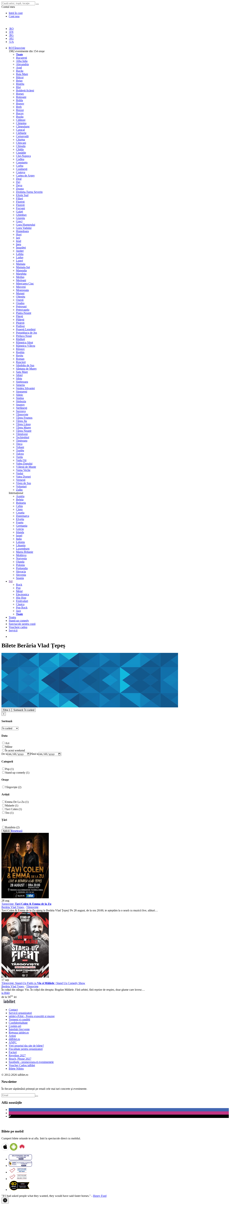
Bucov (20, 113)
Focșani (20, 208)
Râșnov (20, 349)
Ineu (18, 244)
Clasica (20, 604)
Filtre (6, 710)
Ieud (18, 241)
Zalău (19, 489)
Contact (13, 1009)
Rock (19, 584)
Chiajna (20, 139)
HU (11, 38)
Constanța (21, 162)
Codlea (20, 159)
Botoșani (21, 97)
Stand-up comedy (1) (17, 772)
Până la (34, 753)
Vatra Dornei (23, 476)
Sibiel (19, 375)
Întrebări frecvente (19, 1029)
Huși (18, 234)
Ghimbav (21, 214)
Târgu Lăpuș (23, 424)
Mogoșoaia (22, 290)
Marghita (21, 273)
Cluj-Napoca (23, 155)
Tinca (19, 443)
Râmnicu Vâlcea (25, 345)
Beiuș (19, 80)
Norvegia (21, 558)
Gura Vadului (23, 227)
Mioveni (21, 286)
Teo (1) (9, 812)
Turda (19, 457)
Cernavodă (22, 136)
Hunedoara (22, 231)
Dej (18, 182)
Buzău (19, 116)
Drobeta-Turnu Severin (29, 191)
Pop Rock (21, 607)
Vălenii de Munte (26, 466)
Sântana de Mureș (26, 368)
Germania (21, 525)
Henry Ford (99, 1195)
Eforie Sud (22, 195)
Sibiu (19, 378)
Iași (18, 237)
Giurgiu (20, 218)
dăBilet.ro (14, 1039)
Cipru (19, 509)
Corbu (19, 165)
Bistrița (20, 83)
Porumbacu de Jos (26, 332)
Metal (19, 591)
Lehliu (19, 254)
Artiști (12, 1035)
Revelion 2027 (17, 1055)
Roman (20, 358)
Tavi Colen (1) (13, 809)
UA (11, 41)
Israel (19, 535)
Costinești (21, 169)
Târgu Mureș (23, 427)
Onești (19, 299)
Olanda (20, 561)
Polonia (20, 565)
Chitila (20, 149)
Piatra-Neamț (23, 313)
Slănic (19, 394)
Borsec (20, 93)
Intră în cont (16, 13)
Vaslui (19, 473)
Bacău (19, 70)
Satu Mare (22, 371)
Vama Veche (23, 470)
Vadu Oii (21, 460)
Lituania (20, 545)
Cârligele (21, 133)
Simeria (20, 385)
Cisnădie (21, 152)
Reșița (19, 355)
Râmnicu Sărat (24, 342)
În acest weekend (15, 750)
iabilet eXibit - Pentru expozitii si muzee (32, 1016)
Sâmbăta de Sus (25, 365)
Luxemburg (22, 548)
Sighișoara (22, 381)
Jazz (18, 610)
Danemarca (22, 515)
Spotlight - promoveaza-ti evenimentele (31, 1062)
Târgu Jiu (21, 421)
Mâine (8, 746)
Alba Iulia (21, 61)
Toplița (20, 450)
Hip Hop (21, 597)
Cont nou (14, 16)
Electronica (22, 594)
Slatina (20, 398)
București (21, 57)
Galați (19, 211)
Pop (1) (9, 768)
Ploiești (20, 322)
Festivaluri (22, 600)
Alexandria (22, 64)
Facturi (13, 1052)
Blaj (18, 87)
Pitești (19, 316)
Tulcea (20, 453)
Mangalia (21, 270)
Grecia (20, 529)
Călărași (20, 119)
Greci (19, 221)
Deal (18, 178)
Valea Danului (24, 463)
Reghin (20, 352)
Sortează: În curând (23, 710)
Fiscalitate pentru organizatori (26, 1048)
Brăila (19, 100)
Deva (19, 185)
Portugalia (22, 568)
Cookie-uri (15, 1026)
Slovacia (21, 571)
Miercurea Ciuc (25, 283)
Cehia (19, 506)
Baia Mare (22, 74)
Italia (19, 538)
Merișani (21, 280)
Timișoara (21, 440)
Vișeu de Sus (23, 483)
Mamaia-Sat (23, 267)
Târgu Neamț (23, 430)
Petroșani (21, 306)
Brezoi (20, 110)
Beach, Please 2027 (20, 1058)
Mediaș (20, 277)
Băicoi (19, 77)
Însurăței (21, 247)
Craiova (20, 172)
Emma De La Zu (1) (17, 801)
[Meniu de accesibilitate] (5, 1201)
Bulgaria (21, 502)
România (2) (12, 827)
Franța (19, 522)
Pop (18, 587)
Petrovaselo (22, 309)
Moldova (21, 555)
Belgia (19, 499)
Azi (7, 743)
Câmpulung (22, 126)
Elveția (20, 519)
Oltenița (20, 296)
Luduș (19, 257)
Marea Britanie (24, 551)
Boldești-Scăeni (25, 90)
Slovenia (21, 574)
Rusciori (21, 362)
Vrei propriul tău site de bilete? (26, 1045)
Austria (20, 496)
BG (11, 35)
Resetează (16, 830)
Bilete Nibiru (16, 1068)
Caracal (20, 129)
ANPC (13, 1042)
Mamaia (20, 263)
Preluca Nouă (24, 335)
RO (11, 28)
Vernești (20, 479)
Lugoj (19, 260)
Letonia (20, 542)
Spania (20, 578)
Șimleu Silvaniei (25, 388)
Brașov (20, 103)
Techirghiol (22, 437)
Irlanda (20, 532)
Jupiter (20, 250)
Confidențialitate (18, 1022)
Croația (20, 512)
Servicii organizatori (20, 1012)
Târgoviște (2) (13, 787)
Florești (20, 201)
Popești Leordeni (25, 329)
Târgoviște (22, 414)
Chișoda (20, 146)
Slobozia (21, 401)
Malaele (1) (11, 805)
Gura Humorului (25, 224)
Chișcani (21, 142)
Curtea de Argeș (25, 175)
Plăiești (20, 319)
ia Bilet (5, 992)
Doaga (20, 188)
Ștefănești (21, 407)
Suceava (21, 411)
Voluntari (21, 486)
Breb (19, 106)
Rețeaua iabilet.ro (19, 1032)
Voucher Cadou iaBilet (22, 1065)
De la (4, 753)
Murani (20, 293)
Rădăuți (20, 339)
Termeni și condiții (19, 1019)
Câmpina (21, 123)
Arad (19, 67)
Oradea (20, 303)
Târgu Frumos (24, 417)
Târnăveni (22, 434)
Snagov (20, 404)
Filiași (19, 198)
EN (11, 31)
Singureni (21, 391)
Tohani (20, 447)
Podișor (20, 326)
